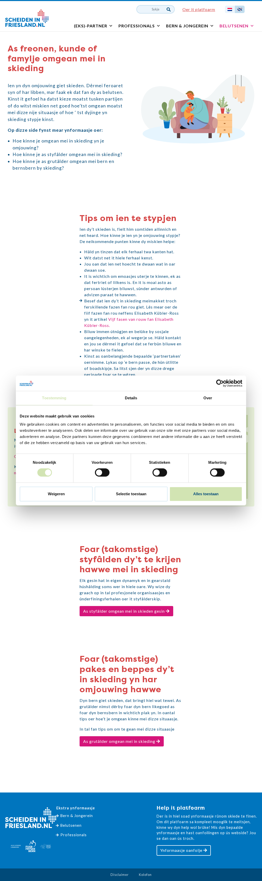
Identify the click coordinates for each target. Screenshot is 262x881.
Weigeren (56, 494)
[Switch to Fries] (240, 9)
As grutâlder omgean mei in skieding (119, 741)
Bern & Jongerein (76, 815)
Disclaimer (120, 875)
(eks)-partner (90, 25)
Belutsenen (234, 25)
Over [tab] (207, 398)
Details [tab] (131, 398)
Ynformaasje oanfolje (181, 850)
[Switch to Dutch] (230, 9)
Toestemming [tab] (54, 398)
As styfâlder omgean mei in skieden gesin (124, 611)
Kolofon (145, 875)
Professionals (136, 25)
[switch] (102, 472)
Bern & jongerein (187, 25)
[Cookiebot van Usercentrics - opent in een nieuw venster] (220, 383)
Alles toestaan (206, 494)
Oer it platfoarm (198, 9)
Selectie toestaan (131, 494)
